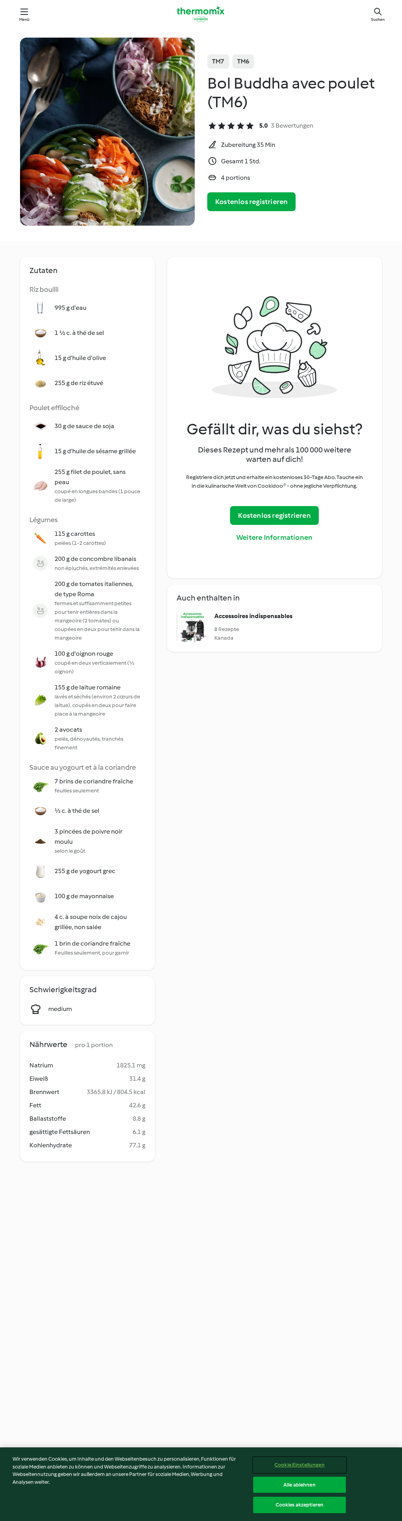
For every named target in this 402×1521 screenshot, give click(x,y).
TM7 (218, 61)
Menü (24, 19)
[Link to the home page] (201, 14)
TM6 (243, 61)
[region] (201, 1484)
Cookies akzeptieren (299, 1505)
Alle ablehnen (299, 1485)
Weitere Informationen (274, 537)
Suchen (378, 19)
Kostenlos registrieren (251, 201)
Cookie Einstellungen (299, 1465)
